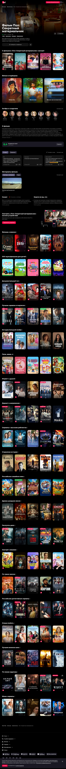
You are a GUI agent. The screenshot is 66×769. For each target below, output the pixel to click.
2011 (5, 34)
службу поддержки (20, 765)
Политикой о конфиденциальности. (43, 762)
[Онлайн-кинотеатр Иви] (4, 2)
